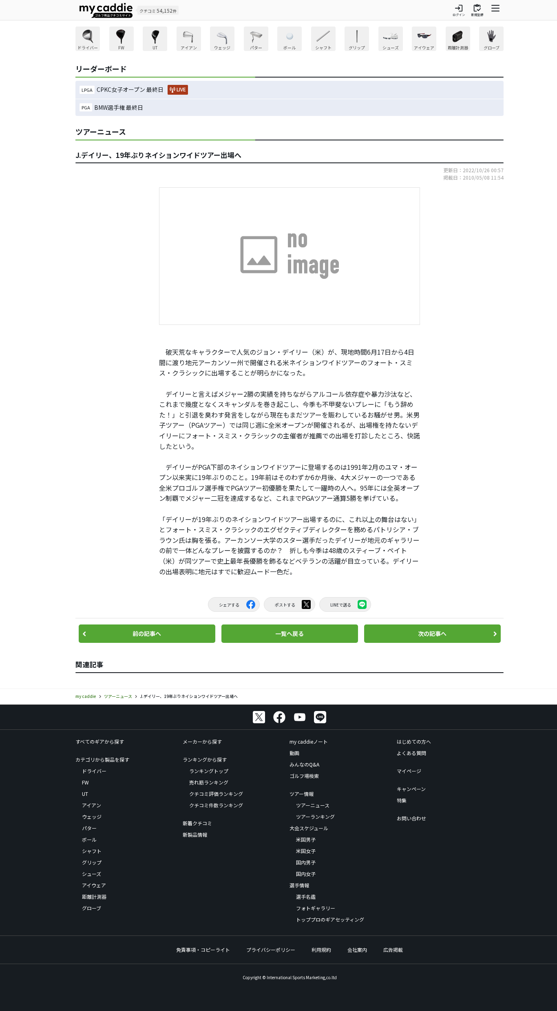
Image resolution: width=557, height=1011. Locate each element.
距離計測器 (94, 896)
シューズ (91, 873)
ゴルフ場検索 (304, 775)
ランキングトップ (208, 770)
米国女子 (306, 850)
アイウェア (94, 885)
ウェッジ (92, 816)
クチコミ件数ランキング (216, 805)
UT (85, 793)
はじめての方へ (414, 741)
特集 (402, 800)
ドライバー (94, 770)
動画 (294, 752)
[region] (289, 40)
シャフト (92, 850)
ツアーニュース (312, 805)
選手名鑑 (306, 896)
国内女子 (306, 873)
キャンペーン (411, 788)
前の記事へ (147, 633)
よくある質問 (411, 752)
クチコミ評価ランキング (216, 793)
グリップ (92, 862)
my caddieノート (309, 741)
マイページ (409, 770)
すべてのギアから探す (99, 741)
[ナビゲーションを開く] (495, 10)
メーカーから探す (202, 741)
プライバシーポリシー (270, 949)
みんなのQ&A (304, 764)
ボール (89, 839)
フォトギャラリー (315, 907)
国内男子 (306, 862)
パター (89, 827)
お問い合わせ (411, 818)
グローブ (91, 907)
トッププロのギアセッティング (330, 919)
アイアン (91, 805)
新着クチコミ (197, 823)
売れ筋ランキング (208, 782)
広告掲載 (393, 949)
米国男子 (306, 839)
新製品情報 (195, 834)
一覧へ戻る (289, 633)
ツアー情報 (302, 793)
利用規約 (321, 949)
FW (85, 782)
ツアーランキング (315, 816)
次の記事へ (432, 633)
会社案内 (357, 949)
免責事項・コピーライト (203, 949)
